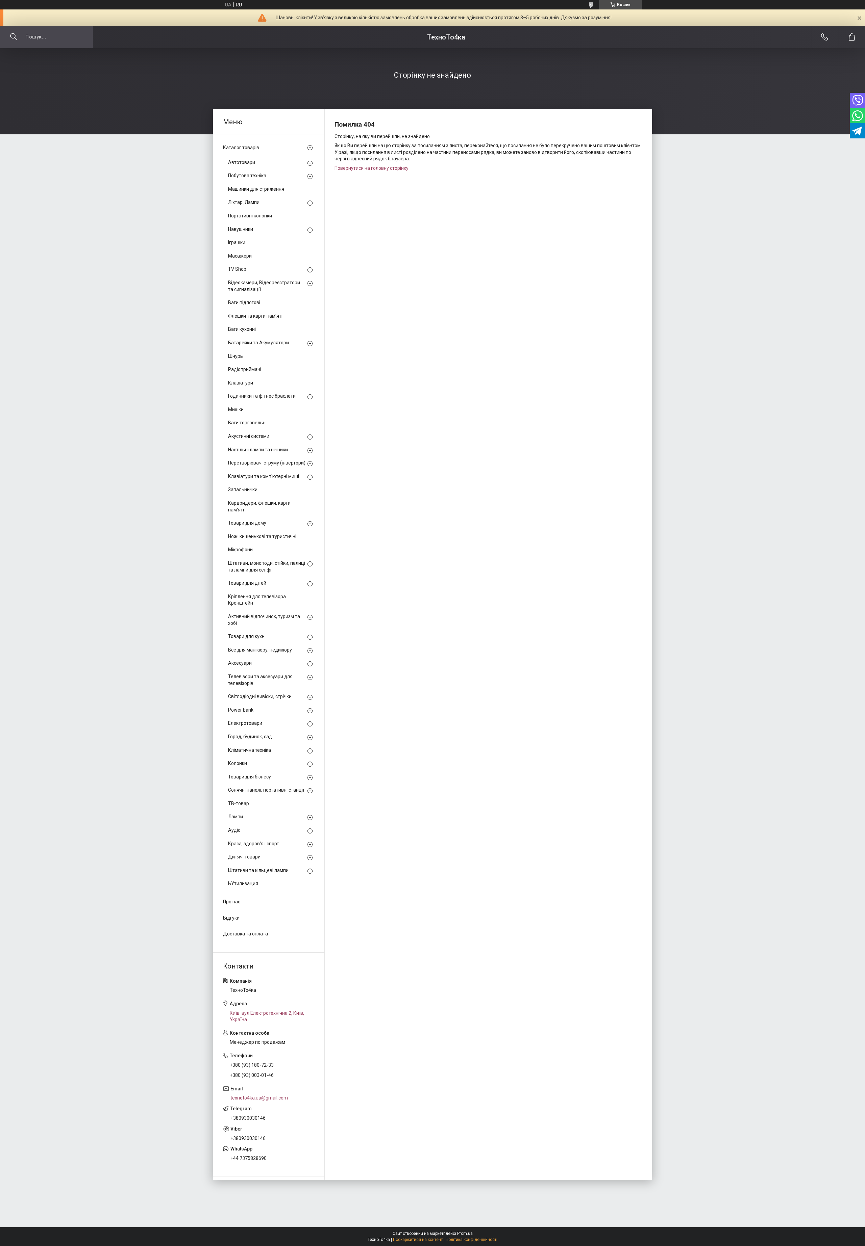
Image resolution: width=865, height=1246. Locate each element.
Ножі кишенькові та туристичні (262, 536)
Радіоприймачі (244, 369)
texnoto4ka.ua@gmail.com (259, 1098)
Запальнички (242, 489)
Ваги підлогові (244, 302)
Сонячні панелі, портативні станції (266, 790)
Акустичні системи (248, 436)
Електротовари (245, 723)
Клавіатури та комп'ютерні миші (263, 476)
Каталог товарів (241, 147)
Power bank (240, 710)
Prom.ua (465, 1233)
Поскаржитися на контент (418, 1239)
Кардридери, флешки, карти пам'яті (259, 506)
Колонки (237, 763)
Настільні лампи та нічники (258, 449)
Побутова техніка (247, 175)
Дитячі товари (244, 856)
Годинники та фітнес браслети (262, 396)
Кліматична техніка (249, 750)
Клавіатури (240, 383)
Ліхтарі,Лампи (244, 202)
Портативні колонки (250, 215)
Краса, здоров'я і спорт (253, 843)
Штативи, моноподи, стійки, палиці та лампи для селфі (266, 566)
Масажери (240, 256)
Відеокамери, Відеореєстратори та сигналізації (264, 286)
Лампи (235, 816)
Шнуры (236, 356)
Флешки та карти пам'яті (255, 316)
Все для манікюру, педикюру (260, 650)
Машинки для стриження (256, 189)
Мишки (236, 409)
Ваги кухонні (242, 329)
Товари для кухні (247, 636)
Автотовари (241, 162)
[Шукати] (13, 37)
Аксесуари (240, 663)
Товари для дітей (247, 583)
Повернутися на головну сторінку (372, 168)
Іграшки (236, 242)
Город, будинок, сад (250, 736)
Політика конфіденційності (471, 1239)
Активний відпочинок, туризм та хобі (264, 620)
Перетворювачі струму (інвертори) (266, 463)
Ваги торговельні (247, 422)
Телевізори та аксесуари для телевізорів (260, 680)
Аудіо (234, 830)
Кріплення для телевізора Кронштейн (257, 600)
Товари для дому (247, 523)
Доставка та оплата (245, 933)
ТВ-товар (238, 803)
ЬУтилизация (243, 883)
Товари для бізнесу (249, 776)
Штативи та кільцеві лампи (258, 870)
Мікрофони (240, 549)
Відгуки (231, 918)
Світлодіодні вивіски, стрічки (260, 696)
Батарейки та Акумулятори (258, 342)
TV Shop (237, 269)
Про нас (231, 901)
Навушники (240, 229)
